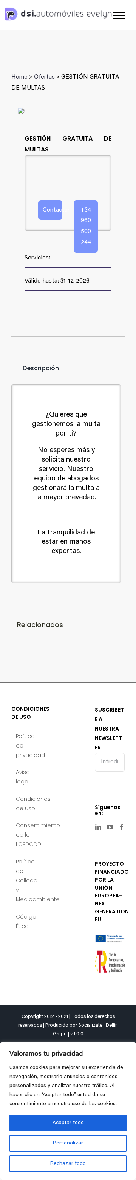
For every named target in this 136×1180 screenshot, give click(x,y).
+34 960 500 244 (85, 226)
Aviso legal (23, 776)
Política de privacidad (26, 745)
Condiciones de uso (26, 803)
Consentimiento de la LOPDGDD (26, 835)
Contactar (52, 210)
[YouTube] (110, 827)
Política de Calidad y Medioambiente (26, 881)
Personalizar (68, 1143)
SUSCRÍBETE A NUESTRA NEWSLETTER (109, 729)
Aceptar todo (68, 1123)
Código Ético (26, 921)
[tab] (35, 368)
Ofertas (44, 77)
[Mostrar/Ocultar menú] (119, 15)
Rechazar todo (68, 1163)
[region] (68, 1111)
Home (19, 77)
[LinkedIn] (98, 827)
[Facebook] (122, 827)
